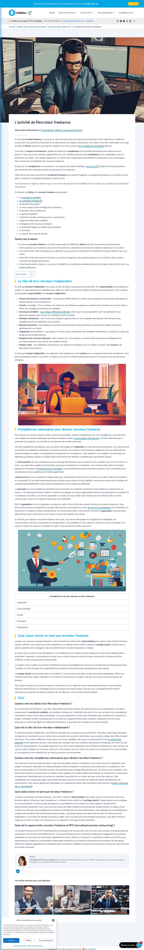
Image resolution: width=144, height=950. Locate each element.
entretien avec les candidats (50, 468)
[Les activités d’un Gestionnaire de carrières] (72, 900)
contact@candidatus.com (73, 21)
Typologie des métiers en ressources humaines (61, 130)
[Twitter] (127, 21)
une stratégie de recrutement (91, 146)
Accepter (11, 940)
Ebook (52, 12)
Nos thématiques (105, 12)
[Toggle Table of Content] (30, 274)
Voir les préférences (46, 940)
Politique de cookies (20, 946)
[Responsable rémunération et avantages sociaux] (34, 900)
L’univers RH (85, 12)
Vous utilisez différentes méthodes (55, 311)
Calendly (89, 21)
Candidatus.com (126, 12)
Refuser (28, 940)
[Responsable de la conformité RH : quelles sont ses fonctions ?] (110, 900)
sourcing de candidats (31, 197)
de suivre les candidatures (99, 507)
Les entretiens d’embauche (30, 200)
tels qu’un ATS (92, 166)
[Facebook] (124, 21)
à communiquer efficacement (86, 438)
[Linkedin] (121, 21)
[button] (53, 920)
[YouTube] (130, 21)
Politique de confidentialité (35, 946)
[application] (92, 13)
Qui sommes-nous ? (67, 12)
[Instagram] (118, 21)
